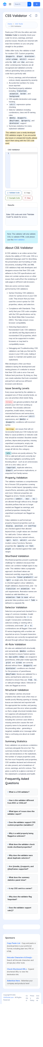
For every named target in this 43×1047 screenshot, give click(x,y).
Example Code (14, 198)
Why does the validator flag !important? (20, 898)
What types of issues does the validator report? (21, 812)
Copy (28, 193)
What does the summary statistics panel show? (18, 878)
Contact (27, 998)
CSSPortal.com (8, 997)
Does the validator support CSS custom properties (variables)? (21, 823)
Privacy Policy (32, 998)
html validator (19, 240)
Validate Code (14, 193)
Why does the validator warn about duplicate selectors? (20, 856)
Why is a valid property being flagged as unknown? (20, 834)
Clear (29, 198)
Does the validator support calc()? (19, 909)
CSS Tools (19, 24)
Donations (37, 998)
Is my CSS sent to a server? (20, 888)
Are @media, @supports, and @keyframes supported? (21, 867)
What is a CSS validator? (19, 792)
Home (10, 24)
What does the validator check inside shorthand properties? (21, 845)
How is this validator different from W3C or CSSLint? (21, 801)
